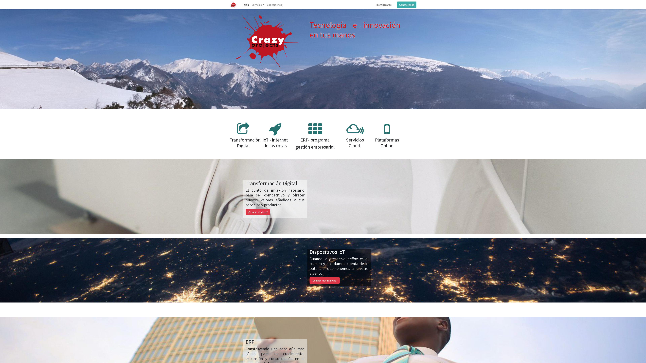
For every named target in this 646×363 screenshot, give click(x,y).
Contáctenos (406, 4)
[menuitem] (245, 4)
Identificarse (384, 4)
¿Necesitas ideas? (258, 212)
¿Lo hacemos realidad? (324, 280)
